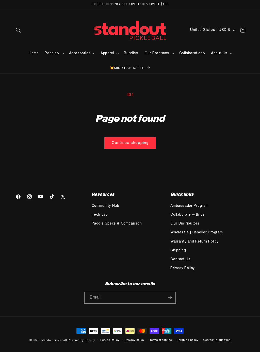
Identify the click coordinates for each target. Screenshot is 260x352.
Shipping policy (188, 340)
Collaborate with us (187, 215)
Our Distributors (185, 224)
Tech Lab (100, 215)
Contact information (217, 340)
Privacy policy (135, 340)
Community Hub (105, 206)
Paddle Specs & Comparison (117, 224)
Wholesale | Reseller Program (196, 232)
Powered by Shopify (81, 340)
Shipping (178, 250)
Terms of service (161, 340)
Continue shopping (130, 143)
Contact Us (180, 259)
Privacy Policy (182, 268)
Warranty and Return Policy (194, 242)
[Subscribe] (169, 298)
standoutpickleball (54, 340)
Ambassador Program (189, 206)
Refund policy (110, 340)
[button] (18, 30)
